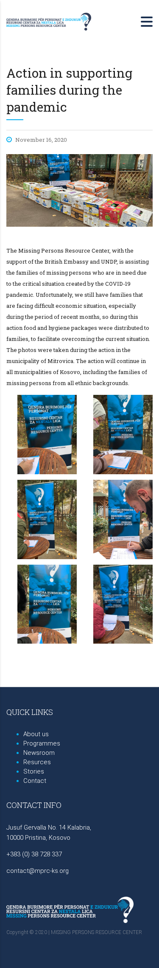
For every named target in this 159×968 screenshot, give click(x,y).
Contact (34, 781)
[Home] (48, 21)
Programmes (41, 743)
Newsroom (39, 753)
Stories (33, 771)
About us (36, 734)
